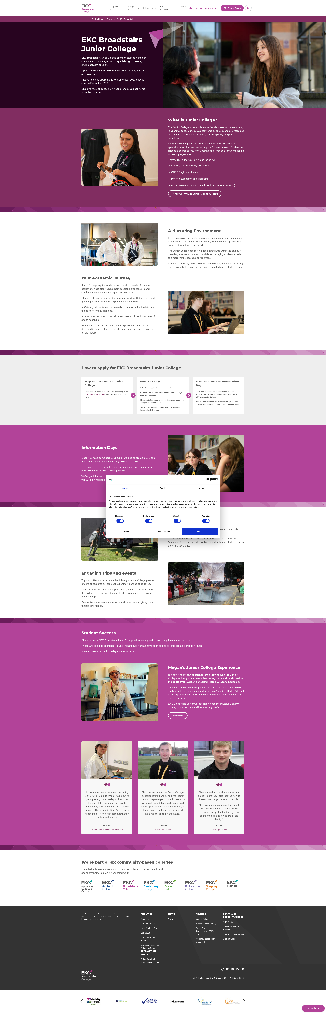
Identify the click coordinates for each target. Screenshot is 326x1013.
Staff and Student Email (233, 934)
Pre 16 (109, 19)
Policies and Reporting (206, 924)
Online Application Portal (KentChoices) (150, 960)
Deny (126, 531)
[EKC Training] (235, 887)
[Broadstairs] (132, 887)
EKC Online (228, 922)
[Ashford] (111, 887)
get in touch (100, 394)
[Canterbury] (152, 887)
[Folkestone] (194, 887)
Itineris (241, 978)
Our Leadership (148, 924)
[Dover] (173, 887)
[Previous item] (82, 1001)
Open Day (89, 394)
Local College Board (150, 928)
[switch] (148, 521)
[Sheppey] (215, 887)
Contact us (183, 8)
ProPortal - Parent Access (231, 928)
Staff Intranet (228, 939)
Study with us (113, 8)
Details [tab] (163, 488)
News (170, 919)
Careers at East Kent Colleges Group (150, 946)
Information (148, 8)
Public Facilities (164, 8)
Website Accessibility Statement (205, 940)
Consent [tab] (125, 488)
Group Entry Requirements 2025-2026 (205, 931)
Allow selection (163, 531)
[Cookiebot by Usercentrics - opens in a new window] (206, 480)
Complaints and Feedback (148, 939)
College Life (130, 8)
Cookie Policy (202, 919)
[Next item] (244, 1001)
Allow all (199, 531)
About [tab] (201, 488)
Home (85, 19)
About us (145, 919)
